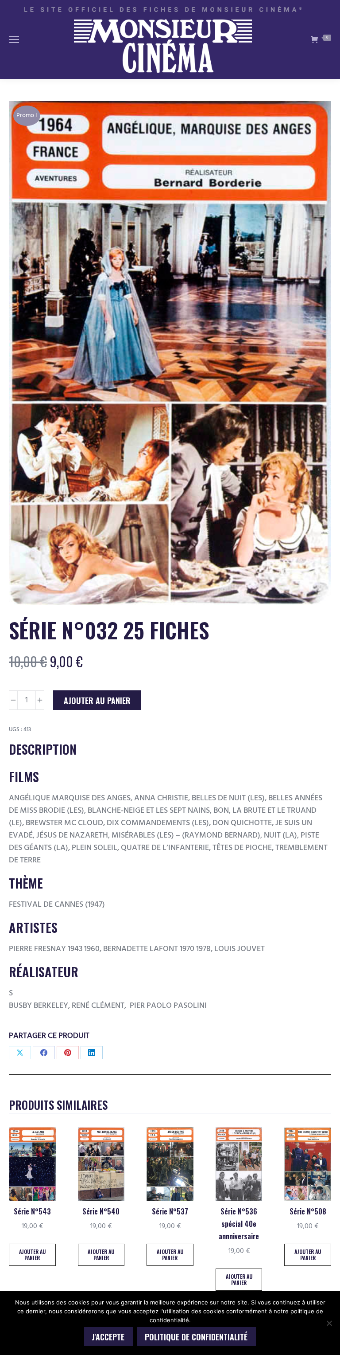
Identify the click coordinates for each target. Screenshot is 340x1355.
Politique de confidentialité (196, 1337)
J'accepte (108, 1337)
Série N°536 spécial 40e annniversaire (239, 1223)
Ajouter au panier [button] (32, 1254)
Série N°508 (308, 1211)
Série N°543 (32, 1211)
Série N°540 (101, 1211)
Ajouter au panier (97, 700)
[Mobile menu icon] (14, 39)
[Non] (329, 1323)
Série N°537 (170, 1211)
